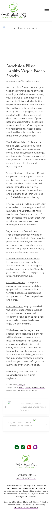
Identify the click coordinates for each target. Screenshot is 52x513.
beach (21, 387)
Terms (18, 505)
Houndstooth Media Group (26, 507)
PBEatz (35, 387)
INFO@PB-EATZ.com (26, 478)
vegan (34, 390)
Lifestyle (21, 385)
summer (21, 390)
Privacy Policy (28, 505)
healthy (28, 387)
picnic (42, 387)
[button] (46, 10)
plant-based (11, 390)
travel (28, 390)
